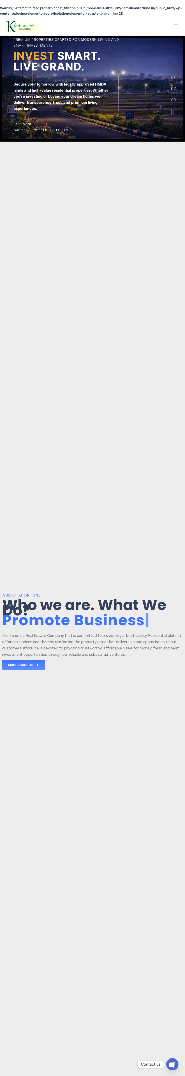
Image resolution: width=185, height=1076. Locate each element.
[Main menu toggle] (175, 26)
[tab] (173, 77)
